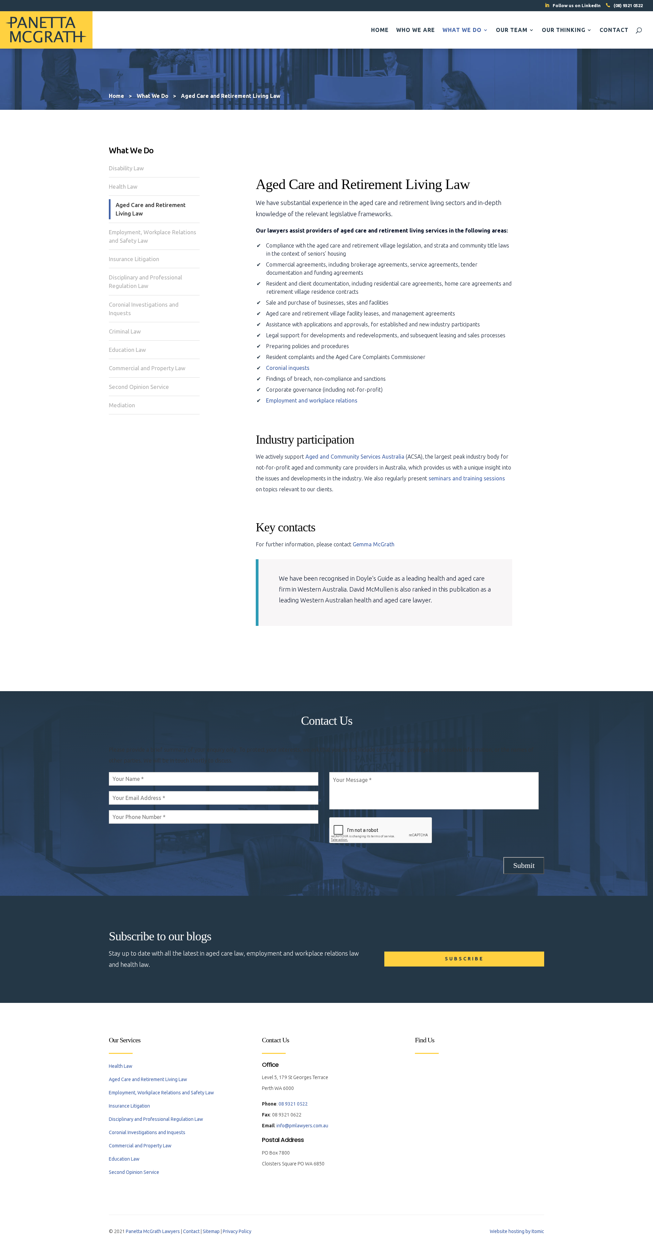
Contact (614, 30)
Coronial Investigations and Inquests (144, 308)
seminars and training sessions (467, 478)
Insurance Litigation (134, 259)
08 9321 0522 (293, 1104)
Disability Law (126, 168)
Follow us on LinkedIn (577, 5)
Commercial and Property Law (147, 368)
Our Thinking (563, 30)
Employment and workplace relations (311, 400)
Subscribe (464, 958)
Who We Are (415, 30)
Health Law (123, 186)
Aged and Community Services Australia (354, 457)
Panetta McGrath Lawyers (153, 1231)
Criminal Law (125, 331)
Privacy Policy (237, 1231)
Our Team (512, 30)
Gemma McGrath (374, 544)
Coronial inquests (287, 368)
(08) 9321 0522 (628, 5)
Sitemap (211, 1231)
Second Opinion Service (139, 386)
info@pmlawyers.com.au (302, 1125)
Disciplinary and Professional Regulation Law (145, 281)
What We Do (462, 30)
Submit (524, 865)
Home (380, 30)
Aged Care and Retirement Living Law (151, 209)
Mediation (122, 405)
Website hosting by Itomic (517, 1231)
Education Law (127, 349)
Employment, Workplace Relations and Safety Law (152, 236)
